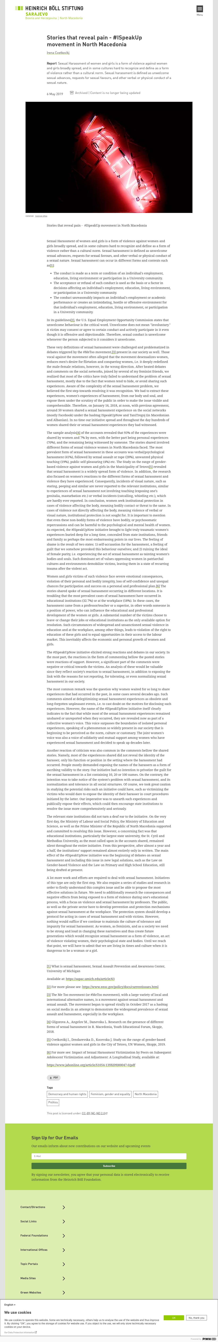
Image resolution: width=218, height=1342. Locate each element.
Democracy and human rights (67, 1094)
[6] (158, 586)
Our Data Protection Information (19, 1332)
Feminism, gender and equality (110, 1094)
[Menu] (200, 8)
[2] (72, 320)
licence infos (41, 216)
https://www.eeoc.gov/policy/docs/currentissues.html (120, 987)
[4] (78, 433)
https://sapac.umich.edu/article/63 (90, 979)
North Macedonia (146, 1094)
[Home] (49, 10)
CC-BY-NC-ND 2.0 (93, 1113)
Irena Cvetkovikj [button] (58, 52)
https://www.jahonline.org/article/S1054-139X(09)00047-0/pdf (91, 1065)
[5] (151, 467)
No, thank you (196, 1317)
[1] (52, 265)
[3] (114, 352)
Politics (53, 1102)
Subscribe (109, 1165)
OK (174, 1317)
